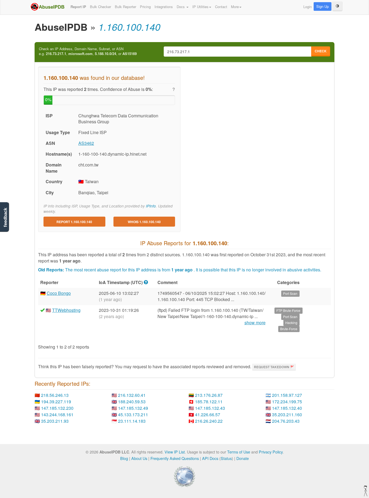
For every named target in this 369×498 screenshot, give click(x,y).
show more (255, 323)
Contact (221, 6)
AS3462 (86, 143)
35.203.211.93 (55, 421)
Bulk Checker (100, 6)
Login (307, 6)
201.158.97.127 (287, 395)
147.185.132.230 (57, 408)
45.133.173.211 (133, 414)
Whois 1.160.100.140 (144, 221)
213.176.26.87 (209, 395)
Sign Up (322, 6)
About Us (139, 458)
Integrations (164, 6)
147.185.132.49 (133, 408)
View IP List (175, 452)
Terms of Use (238, 452)
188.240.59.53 (132, 401)
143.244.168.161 (57, 414)
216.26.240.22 (209, 421)
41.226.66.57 (207, 414)
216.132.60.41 (132, 395)
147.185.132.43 (210, 408)
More (235, 6)
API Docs (210, 458)
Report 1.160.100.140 (74, 221)
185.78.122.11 (209, 401)
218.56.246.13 (55, 395)
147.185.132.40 (287, 408)
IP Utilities (200, 6)
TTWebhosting (66, 310)
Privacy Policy (271, 452)
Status (226, 458)
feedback (5, 217)
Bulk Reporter (125, 6)
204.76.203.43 (286, 421)
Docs (181, 6)
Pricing (145, 6)
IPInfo (151, 206)
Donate (242, 458)
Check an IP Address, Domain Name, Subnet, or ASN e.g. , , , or (88, 51)
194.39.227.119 (56, 401)
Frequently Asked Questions (174, 458)
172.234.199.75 (287, 401)
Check (321, 51)
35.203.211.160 (287, 414)
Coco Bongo (59, 293)
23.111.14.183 (132, 421)
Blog (124, 458)
